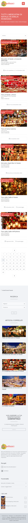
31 (10, 266)
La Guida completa (8, 406)
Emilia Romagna (23, 21)
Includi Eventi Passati (7, 290)
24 (10, 263)
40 (17, 269)
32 (13, 266)
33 (17, 266)
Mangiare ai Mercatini (11, 506)
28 (24, 263)
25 (13, 263)
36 (3, 269)
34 (20, 266)
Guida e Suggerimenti (6, 486)
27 (20, 263)
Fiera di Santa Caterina (8, 129)
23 (6, 263)
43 (3, 272)
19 (17, 260)
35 (24, 266)
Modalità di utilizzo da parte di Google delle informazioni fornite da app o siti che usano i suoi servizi (14, 519)
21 (24, 260)
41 (20, 269)
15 (3, 260)
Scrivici (14, 429)
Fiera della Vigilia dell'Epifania (10, 231)
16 (6, 260)
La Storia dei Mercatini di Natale (12, 354)
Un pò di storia (9, 497)
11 (13, 257)
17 (10, 260)
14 (24, 257)
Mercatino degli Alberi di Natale (11, 163)
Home (2, 21)
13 (20, 257)
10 (10, 257)
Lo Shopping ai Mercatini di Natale (13, 371)
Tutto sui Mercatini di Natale (11, 338)
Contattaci (6, 470)
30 (6, 266)
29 (3, 266)
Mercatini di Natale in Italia (11, 21)
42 (24, 269)
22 (3, 263)
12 (17, 257)
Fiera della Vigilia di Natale (9, 197)
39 (13, 269)
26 (17, 263)
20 (20, 260)
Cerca (14, 313)
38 (10, 269)
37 (6, 269)
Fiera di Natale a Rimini (8, 95)
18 (13, 260)
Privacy (8, 517)
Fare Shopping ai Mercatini (12, 501)
